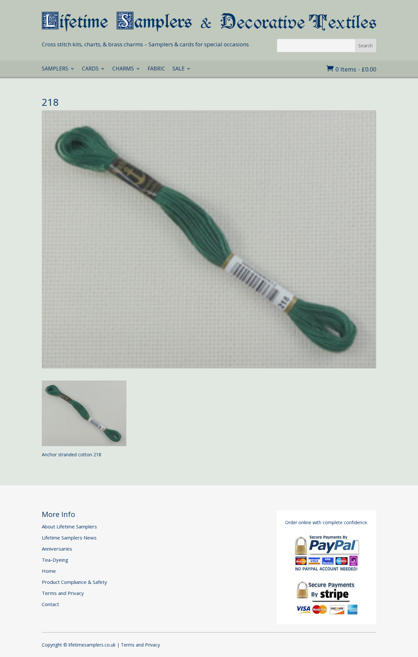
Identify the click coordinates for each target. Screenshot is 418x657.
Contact (50, 604)
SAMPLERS (55, 69)
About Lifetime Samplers (69, 526)
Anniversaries (57, 548)
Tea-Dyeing (55, 559)
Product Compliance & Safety (74, 582)
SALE (178, 69)
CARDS (90, 69)
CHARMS (123, 69)
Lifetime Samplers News (69, 537)
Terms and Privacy (63, 593)
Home (49, 571)
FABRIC (156, 69)
